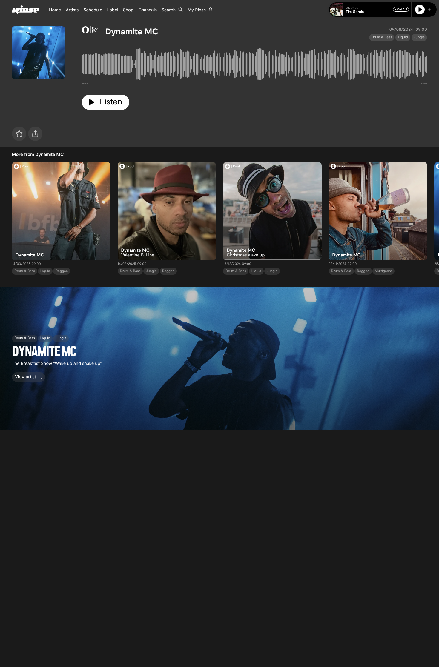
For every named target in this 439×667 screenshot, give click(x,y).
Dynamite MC (131, 31)
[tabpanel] (254, 65)
